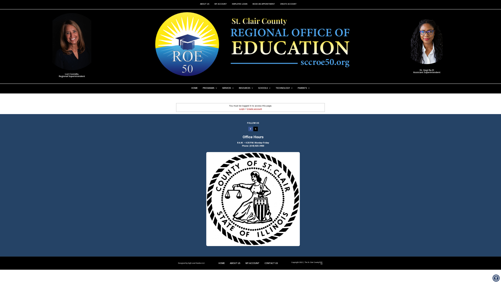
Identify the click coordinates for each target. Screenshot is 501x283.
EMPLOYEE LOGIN (239, 4)
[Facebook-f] (250, 129)
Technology (283, 88)
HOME (222, 263)
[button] (496, 278)
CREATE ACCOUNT (288, 4)
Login (242, 109)
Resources (244, 88)
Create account (254, 109)
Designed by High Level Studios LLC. (191, 263)
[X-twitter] (255, 129)
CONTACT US (271, 263)
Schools (263, 88)
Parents (302, 88)
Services (226, 88)
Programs (208, 88)
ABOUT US (204, 4)
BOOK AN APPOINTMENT (264, 4)
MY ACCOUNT (220, 4)
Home (194, 88)
